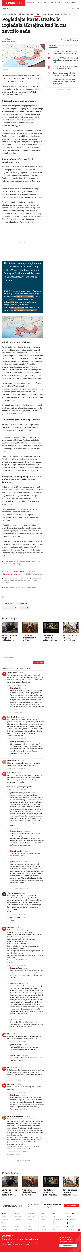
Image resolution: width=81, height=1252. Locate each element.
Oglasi (66, 3)
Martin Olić (16, 688)
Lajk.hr (43, 1223)
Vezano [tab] (74, 45)
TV (10, 1019)
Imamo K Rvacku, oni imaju (21, 793)
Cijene (73, 3)
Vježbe (43, 1226)
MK (10, 851)
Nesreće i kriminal (61, 14)
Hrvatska (30, 14)
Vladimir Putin (8, 603)
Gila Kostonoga (12, 893)
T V (13, 1019)
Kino (54, 1223)
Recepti (43, 1219)
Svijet (37, 14)
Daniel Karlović (12, 717)
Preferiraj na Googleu (70, 40)
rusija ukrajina (22, 603)
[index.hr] (13, 3)
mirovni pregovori (10, 608)
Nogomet (18, 1216)
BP (10, 1044)
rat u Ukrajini (24, 608)
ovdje (12, 581)
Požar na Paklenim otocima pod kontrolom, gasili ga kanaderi (65, 53)
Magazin (31, 1213)
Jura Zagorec (16, 918)
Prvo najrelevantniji (23, 668)
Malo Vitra (15, 1095)
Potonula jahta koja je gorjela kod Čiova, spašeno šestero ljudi (66, 60)
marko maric (16, 1055)
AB (4, 929)
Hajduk (17, 1223)
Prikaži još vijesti (63, 90)
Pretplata (30, 3)
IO (10, 792)
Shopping (31, 1216)
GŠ (4, 774)
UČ (10, 968)
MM (4, 1035)
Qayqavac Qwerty (18, 741)
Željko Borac (11, 672)
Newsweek (18, 95)
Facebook (72, 1216)
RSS (54, 1229)
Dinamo (17, 1219)
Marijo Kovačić (17, 851)
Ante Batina (11, 927)
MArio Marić (11, 1034)
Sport (51, 3)
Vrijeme (55, 1226)
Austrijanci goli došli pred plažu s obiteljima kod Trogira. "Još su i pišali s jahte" (64, 82)
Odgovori (43, 1229)
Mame (30, 1229)
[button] (4, 626)
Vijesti (43, 3)
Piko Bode (10, 1084)
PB (4, 1085)
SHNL (17, 1226)
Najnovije (12, 14)
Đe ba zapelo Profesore (15, 1116)
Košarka (17, 1229)
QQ (10, 741)
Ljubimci (30, 1223)
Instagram (72, 1223)
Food (29, 1226)
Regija (44, 14)
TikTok (71, 1226)
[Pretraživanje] (77, 9)
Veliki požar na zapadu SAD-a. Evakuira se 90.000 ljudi (65, 68)
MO (4, 1069)
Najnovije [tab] (53, 45)
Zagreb (50, 14)
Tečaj (55, 1216)
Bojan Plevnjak (17, 1045)
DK (4, 718)
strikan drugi (16, 983)
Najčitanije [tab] (64, 45)
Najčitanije (21, 14)
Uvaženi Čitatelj (17, 968)
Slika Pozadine (12, 760)
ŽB (4, 674)
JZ (10, 917)
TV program (57, 1219)
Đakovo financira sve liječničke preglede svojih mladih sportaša (64, 74)
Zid (38, 3)
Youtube (72, 1219)
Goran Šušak (11, 773)
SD (10, 983)
